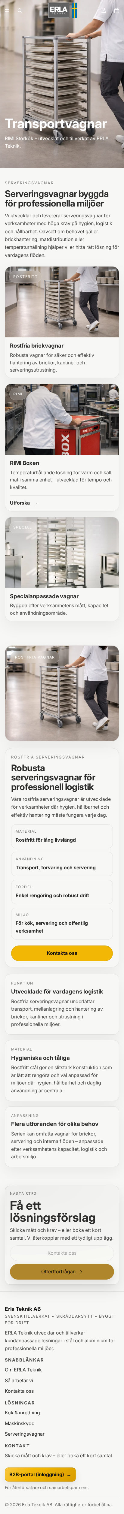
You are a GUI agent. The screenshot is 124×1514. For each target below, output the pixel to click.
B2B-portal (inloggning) (40, 1474)
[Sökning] (19, 10)
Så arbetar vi (19, 1380)
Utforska (24, 503)
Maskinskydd (20, 1423)
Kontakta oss (62, 953)
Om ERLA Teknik (23, 1370)
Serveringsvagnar (25, 1434)
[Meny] (7, 10)
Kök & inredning (22, 1413)
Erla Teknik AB (23, 1309)
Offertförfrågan (58, 1271)
